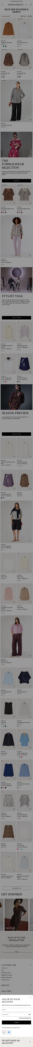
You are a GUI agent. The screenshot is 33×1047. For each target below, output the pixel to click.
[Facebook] (9, 1032)
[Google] (4, 1032)
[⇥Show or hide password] (29, 1015)
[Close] (30, 997)
